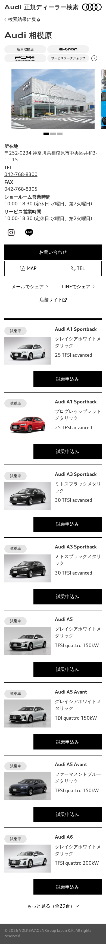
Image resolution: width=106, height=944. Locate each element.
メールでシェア (27, 286)
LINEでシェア (76, 286)
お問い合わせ (53, 252)
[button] (46, 134)
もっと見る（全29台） (51, 906)
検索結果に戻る (24, 19)
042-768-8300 (21, 174)
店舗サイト (51, 299)
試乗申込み (67, 379)
